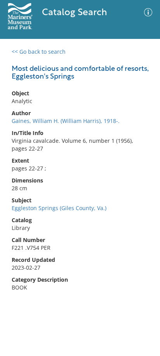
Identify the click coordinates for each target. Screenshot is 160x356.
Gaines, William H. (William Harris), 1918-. (66, 121)
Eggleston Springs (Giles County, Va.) (59, 208)
